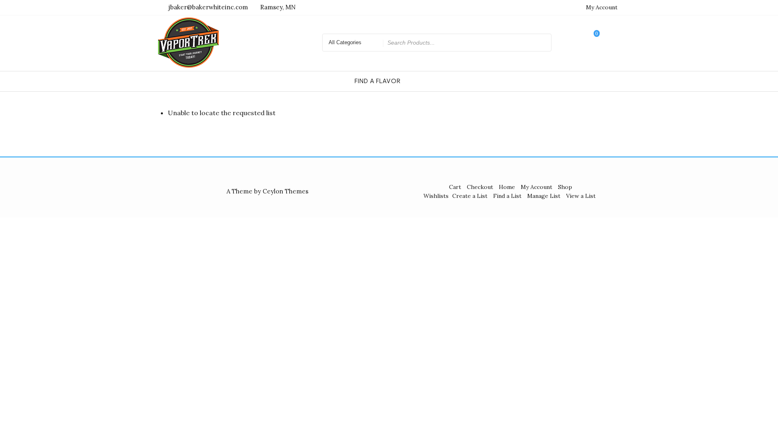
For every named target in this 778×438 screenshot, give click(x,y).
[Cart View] (591, 43)
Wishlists (436, 196)
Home (507, 187)
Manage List (543, 196)
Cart (455, 187)
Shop (565, 187)
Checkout (480, 187)
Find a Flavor (378, 81)
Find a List (507, 196)
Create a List (469, 196)
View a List (581, 196)
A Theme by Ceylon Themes (267, 191)
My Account (602, 7)
